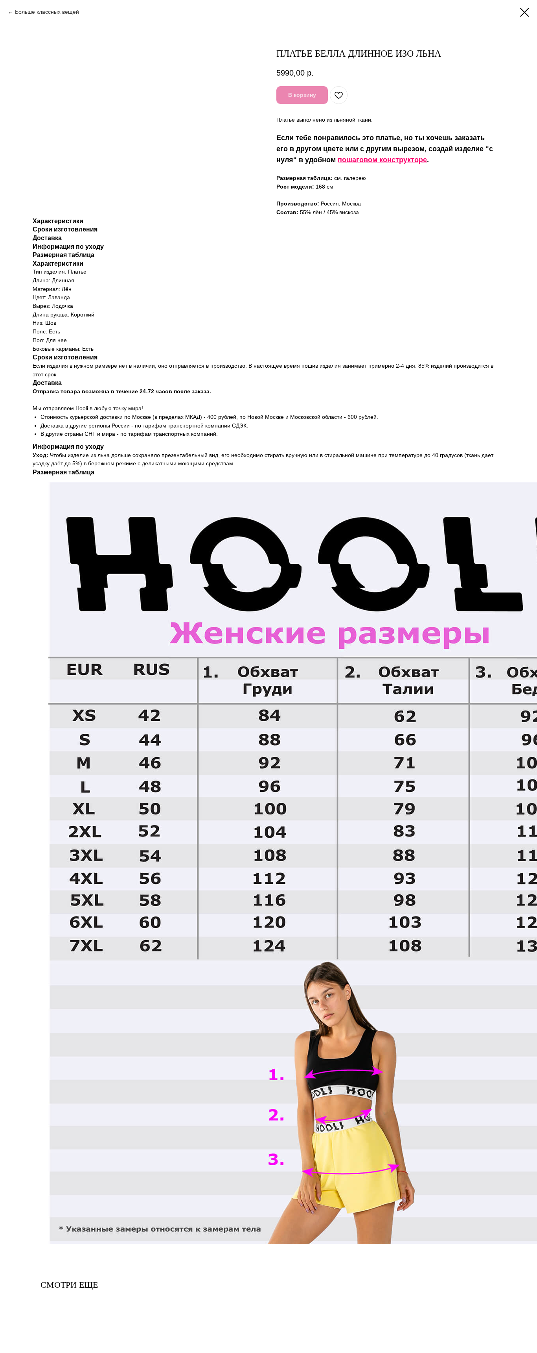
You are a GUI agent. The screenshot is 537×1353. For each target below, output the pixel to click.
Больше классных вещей (47, 12)
